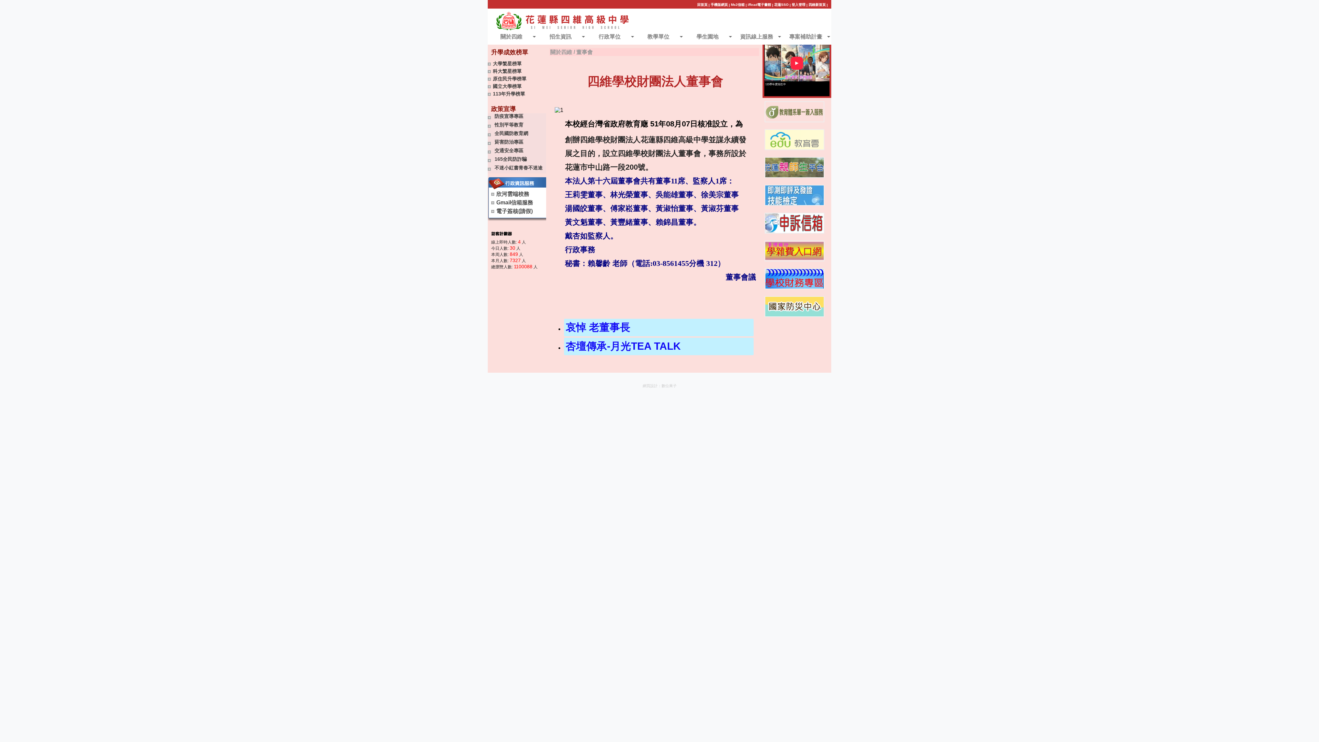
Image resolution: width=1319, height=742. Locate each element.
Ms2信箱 (738, 5)
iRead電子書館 (759, 5)
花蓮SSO (781, 5)
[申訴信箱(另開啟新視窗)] (794, 223)
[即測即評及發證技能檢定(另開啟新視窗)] (794, 195)
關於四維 (561, 52)
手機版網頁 (719, 5)
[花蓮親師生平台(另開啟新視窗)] (794, 167)
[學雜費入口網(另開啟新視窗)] (794, 251)
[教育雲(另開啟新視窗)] (794, 139)
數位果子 (669, 386)
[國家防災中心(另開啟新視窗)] (794, 306)
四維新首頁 (817, 5)
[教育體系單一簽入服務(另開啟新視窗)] (794, 112)
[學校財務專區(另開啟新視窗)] (794, 279)
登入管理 (798, 5)
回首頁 (702, 5)
